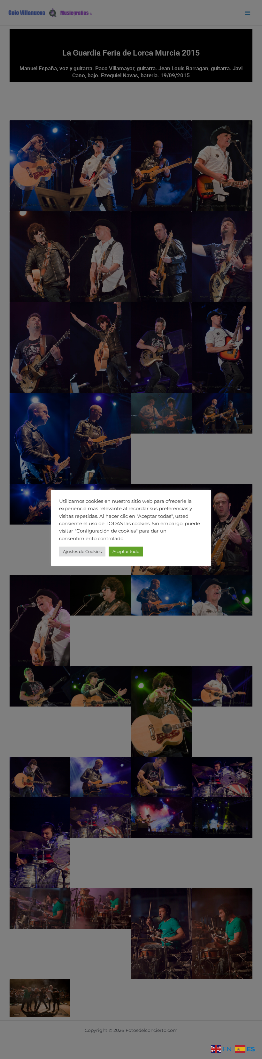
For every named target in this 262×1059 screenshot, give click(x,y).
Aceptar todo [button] (125, 551)
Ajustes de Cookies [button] (82, 551)
